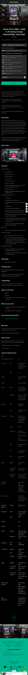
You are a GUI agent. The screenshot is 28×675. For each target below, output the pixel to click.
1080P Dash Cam (8, 73)
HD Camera (7, 60)
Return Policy (12, 641)
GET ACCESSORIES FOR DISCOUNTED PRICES (11, 53)
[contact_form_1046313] (25, 672)
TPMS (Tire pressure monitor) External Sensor (12, 63)
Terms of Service (18, 643)
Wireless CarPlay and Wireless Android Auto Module (12, 56)
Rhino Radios (14, 2)
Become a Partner (17, 645)
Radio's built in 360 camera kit (7, 48)
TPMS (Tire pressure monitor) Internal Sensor (12, 67)
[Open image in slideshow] (14, 14)
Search (5, 641)
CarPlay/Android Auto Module (11, 318)
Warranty (8, 645)
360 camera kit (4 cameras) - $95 (13, 50)
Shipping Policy (9, 643)
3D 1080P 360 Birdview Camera (12, 71)
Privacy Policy (21, 641)
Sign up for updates (14, 649)
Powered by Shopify (14, 663)
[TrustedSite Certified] (14, 671)
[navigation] (3, 2)
